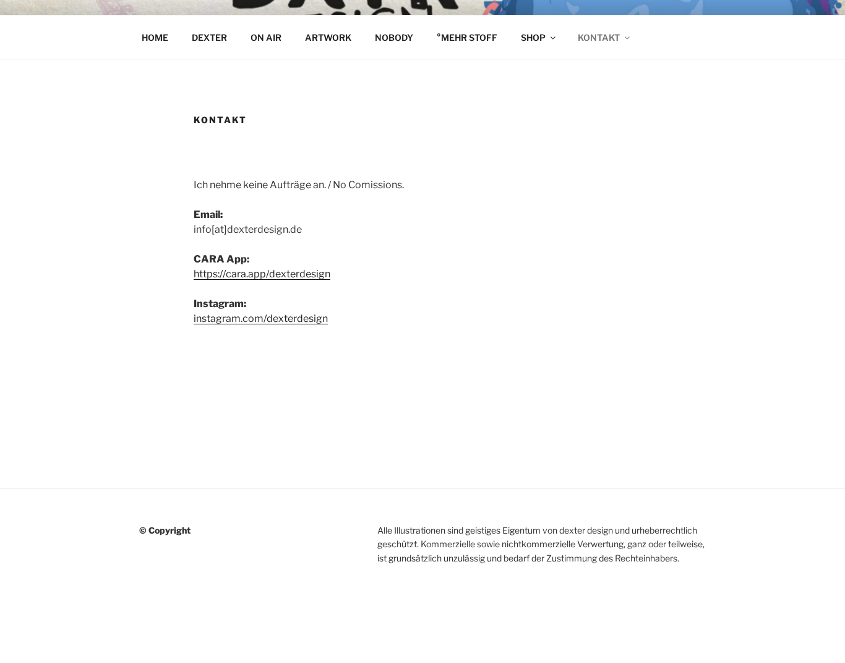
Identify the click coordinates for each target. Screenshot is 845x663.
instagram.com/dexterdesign (261, 318)
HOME (155, 37)
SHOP (533, 37)
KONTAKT (599, 37)
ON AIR (266, 37)
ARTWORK (328, 37)
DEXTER (209, 37)
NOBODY (394, 37)
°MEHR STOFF (467, 37)
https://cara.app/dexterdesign (262, 274)
